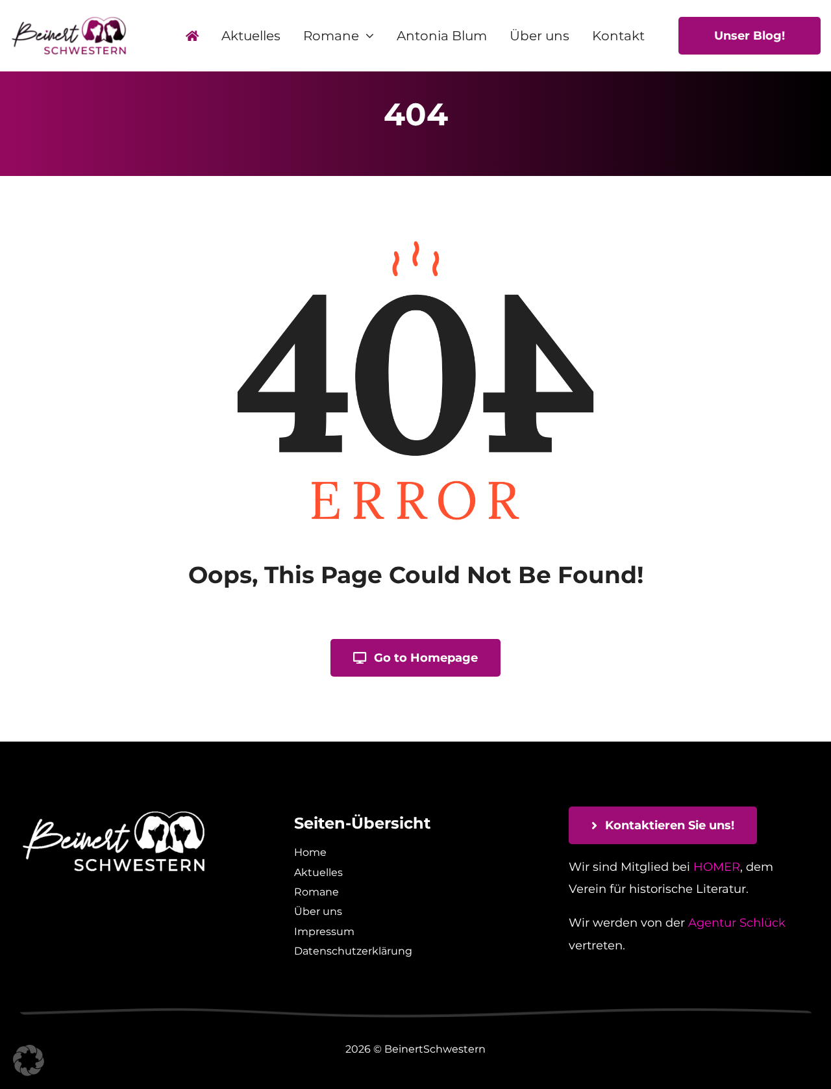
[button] (28, 1060)
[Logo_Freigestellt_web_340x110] (68, 21)
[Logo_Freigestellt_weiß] (113, 812)
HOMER (716, 867)
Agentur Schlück (737, 923)
